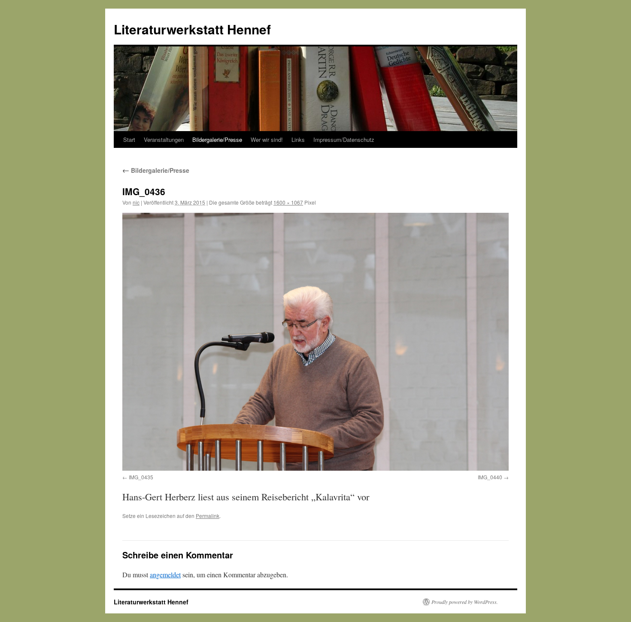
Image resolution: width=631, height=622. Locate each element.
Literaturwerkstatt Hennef (192, 29)
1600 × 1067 (288, 202)
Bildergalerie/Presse (217, 139)
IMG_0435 (141, 477)
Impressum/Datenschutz (343, 139)
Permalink (207, 515)
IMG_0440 (490, 477)
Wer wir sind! (267, 139)
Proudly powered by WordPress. (464, 601)
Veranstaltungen (164, 139)
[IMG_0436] (315, 342)
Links (298, 139)
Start (129, 139)
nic (136, 202)
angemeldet (165, 574)
